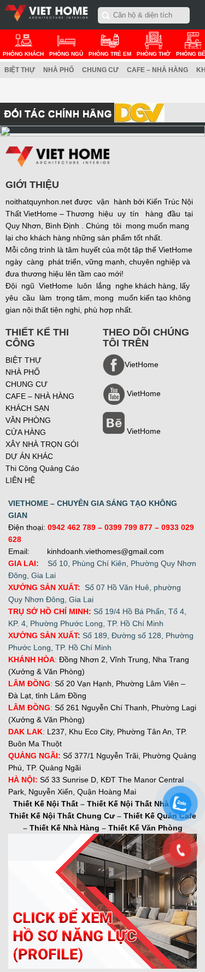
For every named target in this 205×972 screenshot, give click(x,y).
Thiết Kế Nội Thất (45, 803)
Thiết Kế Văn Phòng (145, 827)
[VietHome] (132, 402)
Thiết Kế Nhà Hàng (64, 827)
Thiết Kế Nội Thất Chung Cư (62, 815)
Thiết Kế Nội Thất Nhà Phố (136, 803)
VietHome (144, 431)
